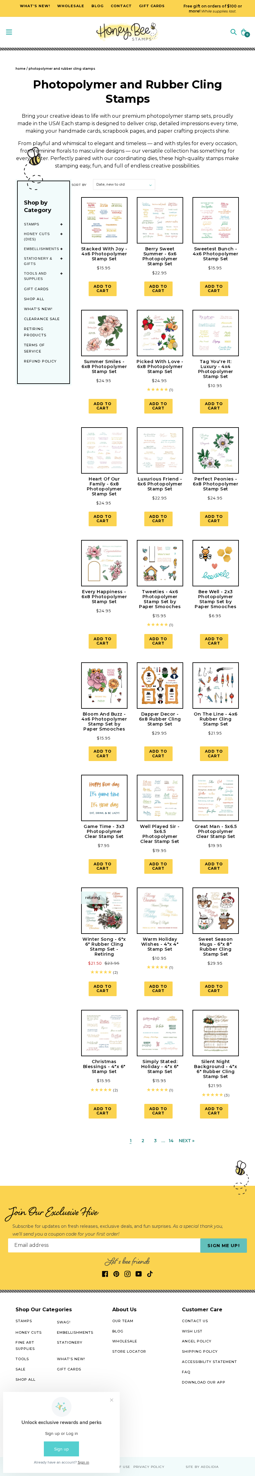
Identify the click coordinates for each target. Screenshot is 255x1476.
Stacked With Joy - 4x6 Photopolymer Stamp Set (104, 253)
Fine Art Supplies (25, 1345)
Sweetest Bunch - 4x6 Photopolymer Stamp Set (215, 253)
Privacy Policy (149, 1467)
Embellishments (41, 249)
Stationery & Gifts (38, 261)
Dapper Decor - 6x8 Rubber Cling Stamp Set (160, 719)
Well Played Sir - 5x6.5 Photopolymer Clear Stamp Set (160, 834)
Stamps (31, 224)
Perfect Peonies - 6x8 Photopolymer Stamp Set (215, 483)
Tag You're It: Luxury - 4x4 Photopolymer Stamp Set (215, 369)
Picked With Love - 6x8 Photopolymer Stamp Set (160, 366)
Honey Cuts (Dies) (37, 236)
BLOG (117, 1331)
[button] (233, 31)
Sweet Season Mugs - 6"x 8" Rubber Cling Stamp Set (215, 947)
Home (21, 69)
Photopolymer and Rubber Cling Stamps (62, 69)
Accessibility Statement (209, 1362)
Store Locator (129, 1351)
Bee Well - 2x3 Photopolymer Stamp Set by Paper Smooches (215, 599)
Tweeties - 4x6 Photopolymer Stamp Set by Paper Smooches (160, 599)
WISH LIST (192, 1331)
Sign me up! (223, 1245)
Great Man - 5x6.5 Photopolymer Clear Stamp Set (216, 831)
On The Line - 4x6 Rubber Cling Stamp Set (216, 719)
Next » (186, 1140)
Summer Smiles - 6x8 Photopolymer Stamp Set (104, 366)
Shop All (34, 299)
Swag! (64, 1322)
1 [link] (131, 1140)
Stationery (69, 1342)
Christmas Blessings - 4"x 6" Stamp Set (104, 1066)
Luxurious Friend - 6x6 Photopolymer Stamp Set (160, 483)
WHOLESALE (124, 1341)
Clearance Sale (42, 319)
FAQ (186, 1372)
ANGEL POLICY (196, 1341)
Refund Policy (40, 361)
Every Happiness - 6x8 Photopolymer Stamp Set (104, 596)
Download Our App (203, 1382)
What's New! (38, 309)
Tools (22, 1359)
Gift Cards (36, 289)
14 (171, 1140)
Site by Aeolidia (202, 1467)
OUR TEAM (122, 1321)
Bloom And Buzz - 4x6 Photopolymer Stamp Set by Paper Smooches (104, 721)
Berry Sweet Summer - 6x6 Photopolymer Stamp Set (160, 256)
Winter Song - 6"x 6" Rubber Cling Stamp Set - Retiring (104, 947)
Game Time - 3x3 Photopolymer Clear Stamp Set (104, 831)
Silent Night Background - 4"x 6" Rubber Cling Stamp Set (215, 1069)
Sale (21, 1369)
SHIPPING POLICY (200, 1351)
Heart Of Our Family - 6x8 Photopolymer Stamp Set (104, 486)
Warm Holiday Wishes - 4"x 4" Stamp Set (160, 944)
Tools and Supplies (35, 276)
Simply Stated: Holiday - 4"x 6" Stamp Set (160, 1066)
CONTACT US (195, 1321)
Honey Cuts (29, 1332)
